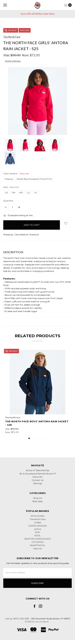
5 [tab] (46, 438)
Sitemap (37, 483)
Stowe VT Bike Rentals (37, 470)
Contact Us (37, 480)
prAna (37, 529)
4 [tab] (41, 438)
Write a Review (13, 61)
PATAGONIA (37, 516)
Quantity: (8, 200)
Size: (11, 187)
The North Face (38, 519)
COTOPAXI (37, 542)
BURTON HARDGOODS (38, 538)
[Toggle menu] (5, 5)
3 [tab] (37, 438)
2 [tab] (33, 438)
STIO (37, 532)
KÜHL (38, 535)
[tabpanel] (37, 392)
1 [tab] (29, 438)
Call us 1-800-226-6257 (17, 618)
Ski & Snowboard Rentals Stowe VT (37, 473)
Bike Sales (37, 501)
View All (37, 548)
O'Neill (37, 522)
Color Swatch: (16, 173)
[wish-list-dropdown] (66, 223)
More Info (37, 476)
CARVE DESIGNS (37, 525)
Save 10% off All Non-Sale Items (38, 13)
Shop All (37, 498)
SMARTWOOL (37, 545)
